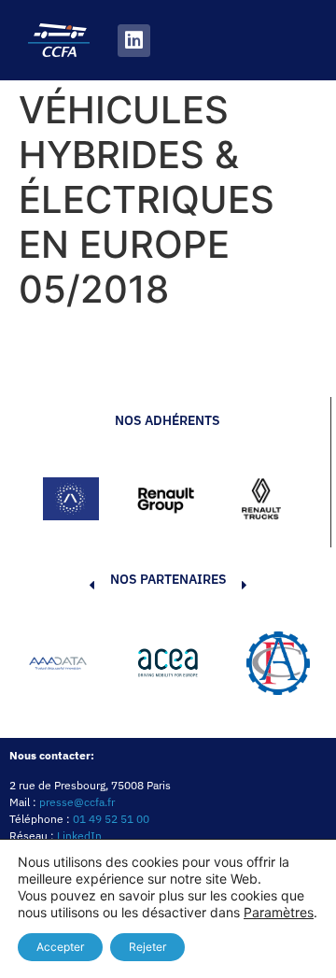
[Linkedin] (134, 40)
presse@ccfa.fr (77, 802)
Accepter (60, 947)
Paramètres (279, 912)
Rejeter (147, 947)
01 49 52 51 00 (111, 819)
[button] (63, 666)
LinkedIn (79, 836)
